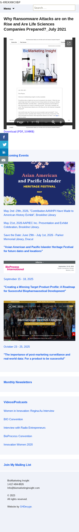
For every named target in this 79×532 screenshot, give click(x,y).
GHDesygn (26, 506)
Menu (7, 8)
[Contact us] (4, 160)
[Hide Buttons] (2, 165)
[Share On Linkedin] (4, 152)
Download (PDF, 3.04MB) (19, 131)
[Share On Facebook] (4, 137)
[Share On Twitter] (4, 144)
